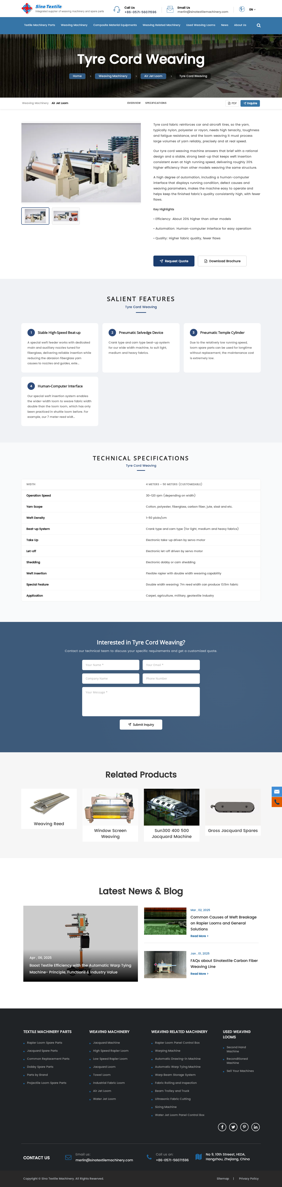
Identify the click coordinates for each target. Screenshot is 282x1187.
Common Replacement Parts (48, 1059)
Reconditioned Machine (237, 1061)
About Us (240, 25)
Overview (134, 103)
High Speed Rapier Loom (111, 1051)
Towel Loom (102, 1075)
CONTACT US (36, 1158)
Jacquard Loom (104, 1067)
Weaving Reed (49, 824)
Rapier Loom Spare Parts (44, 1043)
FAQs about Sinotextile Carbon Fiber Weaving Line (224, 963)
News (224, 25)
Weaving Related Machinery (161, 25)
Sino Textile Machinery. (58, 1178)
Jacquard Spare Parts (42, 1051)
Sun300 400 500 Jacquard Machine (172, 833)
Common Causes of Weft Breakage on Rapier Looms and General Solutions (224, 923)
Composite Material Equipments (115, 25)
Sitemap (223, 1178)
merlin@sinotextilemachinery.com (203, 12)
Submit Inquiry (143, 724)
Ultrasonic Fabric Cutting (173, 1099)
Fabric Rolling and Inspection (176, 1083)
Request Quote (176, 261)
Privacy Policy (248, 1178)
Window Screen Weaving (110, 833)
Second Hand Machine (236, 1049)
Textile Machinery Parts (39, 25)
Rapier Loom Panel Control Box (177, 1043)
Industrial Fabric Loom (109, 1083)
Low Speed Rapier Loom (110, 1059)
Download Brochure (225, 261)
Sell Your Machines (240, 1071)
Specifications (156, 103)
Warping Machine (167, 1051)
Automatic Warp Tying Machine (178, 1067)
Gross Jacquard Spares (233, 830)
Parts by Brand (37, 1075)
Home (77, 76)
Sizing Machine (166, 1107)
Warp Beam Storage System (175, 1075)
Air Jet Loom (153, 76)
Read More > (200, 936)
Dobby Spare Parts (40, 1067)
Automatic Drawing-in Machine (178, 1059)
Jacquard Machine (106, 1043)
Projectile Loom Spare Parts (46, 1083)
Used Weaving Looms (200, 25)
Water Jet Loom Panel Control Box (179, 1115)
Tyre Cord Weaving (193, 76)
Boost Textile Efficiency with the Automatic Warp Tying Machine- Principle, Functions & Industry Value (80, 969)
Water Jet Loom (104, 1099)
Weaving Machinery (74, 25)
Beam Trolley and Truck (172, 1091)
